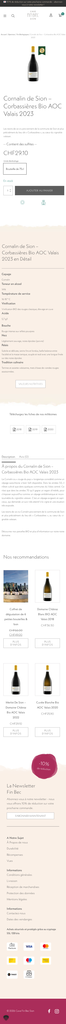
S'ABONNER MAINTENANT (30, 815)
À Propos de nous (17, 842)
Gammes (11, 34)
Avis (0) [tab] (24, 457)
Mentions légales (17, 899)
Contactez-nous (16, 913)
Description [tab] (9, 457)
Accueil (4, 34)
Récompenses (15, 855)
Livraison (12, 881)
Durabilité (12, 848)
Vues (10, 861)
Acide (5, 313)
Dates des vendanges (19, 919)
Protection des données (21, 893)
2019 (34, 429)
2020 (50, 429)
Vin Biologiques (22, 34)
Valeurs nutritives (30, 384)
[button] (6, 1018)
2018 (18, 429)
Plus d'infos (15, 643)
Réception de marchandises (23, 887)
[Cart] (60, 16)
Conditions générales (19, 875)
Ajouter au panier (39, 190)
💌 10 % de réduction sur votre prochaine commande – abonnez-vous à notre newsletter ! (33, 3)
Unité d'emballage (11, 161)
